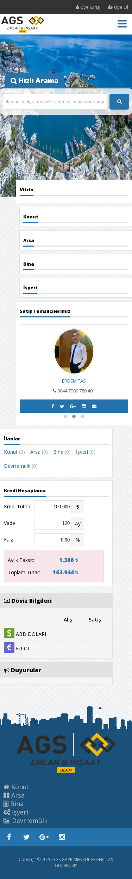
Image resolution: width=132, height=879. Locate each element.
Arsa (35, 451)
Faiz (8, 539)
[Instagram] (84, 406)
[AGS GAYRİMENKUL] (22, 29)
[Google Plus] (73, 406)
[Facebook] (52, 406)
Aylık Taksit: (21, 560)
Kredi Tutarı (17, 506)
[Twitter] (62, 406)
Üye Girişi (89, 7)
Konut (11, 451)
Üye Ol (120, 7)
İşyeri (82, 451)
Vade (9, 523)
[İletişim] (94, 406)
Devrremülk (17, 466)
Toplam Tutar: (24, 572)
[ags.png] (66, 771)
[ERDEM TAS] (74, 373)
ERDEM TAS (74, 381)
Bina (58, 451)
